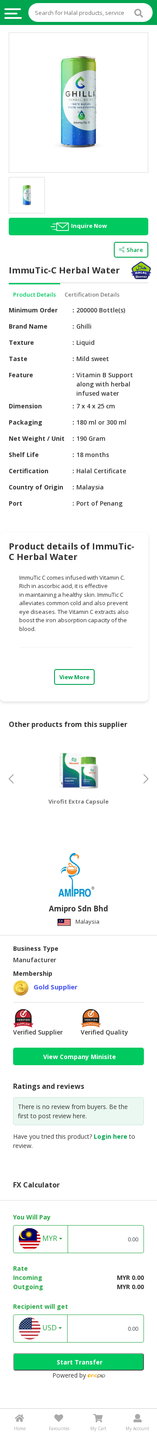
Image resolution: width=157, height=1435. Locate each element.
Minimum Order (33, 310)
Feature (21, 375)
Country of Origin (36, 487)
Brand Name (28, 326)
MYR (49, 1239)
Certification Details (92, 294)
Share (134, 250)
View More (74, 677)
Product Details (34, 294)
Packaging (25, 422)
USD (49, 1328)
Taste (18, 358)
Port (15, 503)
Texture (21, 342)
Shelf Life (24, 454)
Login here (110, 1136)
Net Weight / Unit (37, 438)
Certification (28, 471)
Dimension (25, 406)
